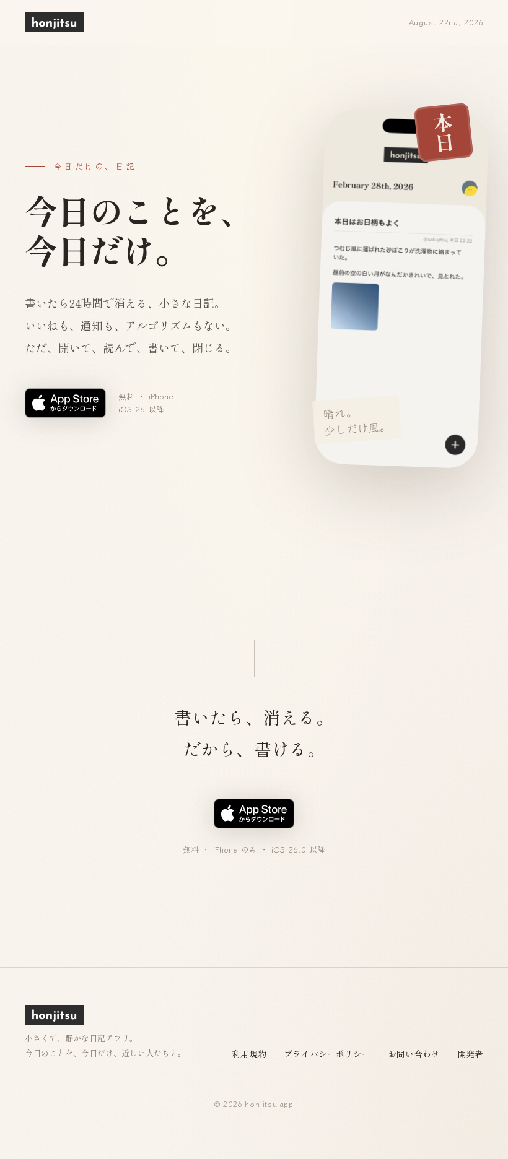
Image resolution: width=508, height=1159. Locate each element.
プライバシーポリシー (327, 1054)
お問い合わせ (414, 1054)
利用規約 (249, 1054)
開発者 (470, 1054)
